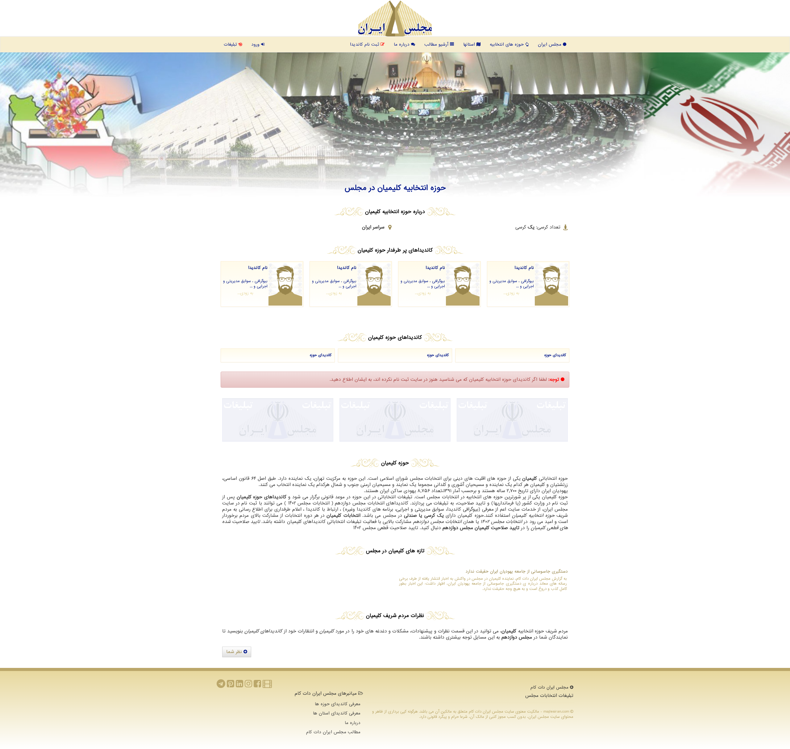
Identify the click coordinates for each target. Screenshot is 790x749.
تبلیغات (231, 44)
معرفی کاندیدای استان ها (336, 713)
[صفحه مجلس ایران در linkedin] (239, 685)
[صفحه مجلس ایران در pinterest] (230, 685)
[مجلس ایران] (395, 18)
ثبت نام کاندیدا (365, 44)
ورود (256, 44)
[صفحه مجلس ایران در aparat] (267, 685)
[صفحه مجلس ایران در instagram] (248, 685)
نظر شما (234, 652)
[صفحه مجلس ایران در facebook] (257, 685)
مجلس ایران (550, 44)
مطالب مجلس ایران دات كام (333, 732)
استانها (469, 44)
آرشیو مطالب (437, 44)
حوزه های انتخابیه (507, 44)
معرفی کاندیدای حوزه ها (337, 704)
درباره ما (402, 44)
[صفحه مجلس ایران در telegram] (221, 685)
